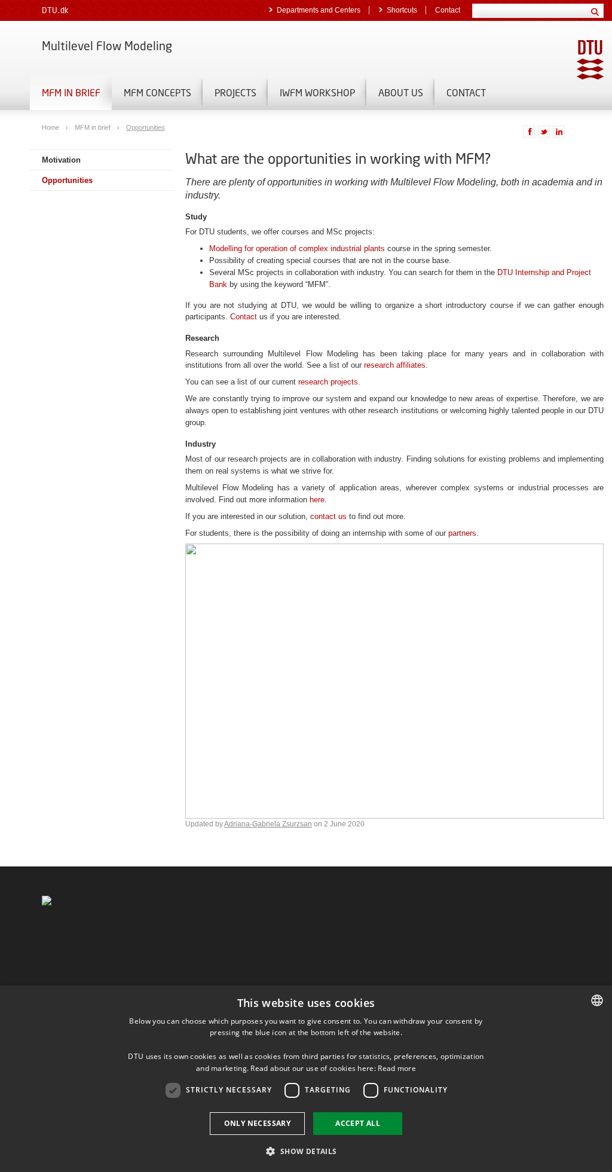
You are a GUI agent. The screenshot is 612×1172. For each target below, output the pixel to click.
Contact (447, 10)
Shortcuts (402, 10)
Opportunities (145, 127)
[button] (305, 1151)
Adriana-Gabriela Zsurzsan (268, 824)
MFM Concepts (157, 92)
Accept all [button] (357, 1123)
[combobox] (597, 1000)
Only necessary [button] (257, 1123)
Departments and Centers (318, 10)
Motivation (61, 159)
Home (51, 127)
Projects (235, 92)
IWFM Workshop (317, 92)
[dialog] (306, 1078)
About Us (400, 92)
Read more (397, 1068)
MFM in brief (71, 92)
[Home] (46, 900)
